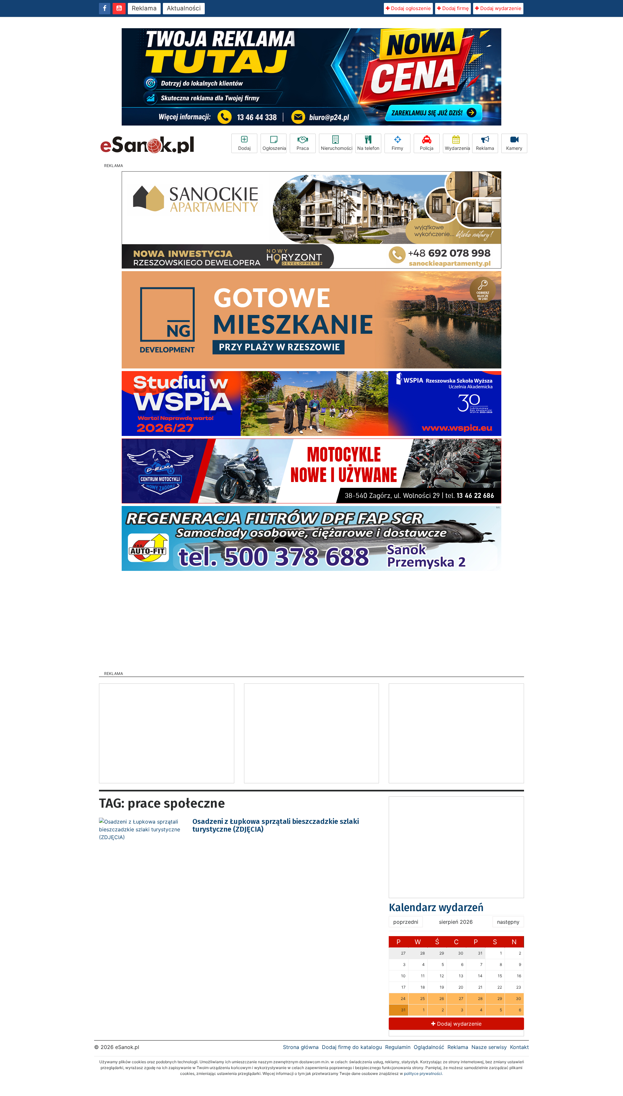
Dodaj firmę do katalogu (352, 1047)
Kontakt (519, 1047)
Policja (427, 148)
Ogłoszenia (274, 148)
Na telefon (368, 148)
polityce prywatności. (423, 1073)
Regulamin (397, 1047)
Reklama (144, 8)
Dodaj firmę (455, 8)
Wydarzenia (457, 148)
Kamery (514, 148)
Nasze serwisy (489, 1047)
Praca (303, 148)
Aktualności (184, 8)
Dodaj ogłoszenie (410, 8)
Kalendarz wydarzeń (436, 907)
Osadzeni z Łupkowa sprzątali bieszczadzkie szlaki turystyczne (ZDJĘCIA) (275, 825)
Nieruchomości (336, 148)
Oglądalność (429, 1047)
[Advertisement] (311, 618)
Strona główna (301, 1047)
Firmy (397, 148)
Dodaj (244, 148)
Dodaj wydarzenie (500, 8)
